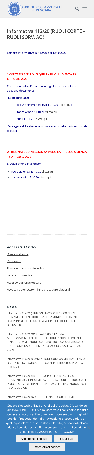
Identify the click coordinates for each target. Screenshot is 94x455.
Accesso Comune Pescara (24, 282)
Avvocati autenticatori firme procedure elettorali (38, 289)
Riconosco (14, 261)
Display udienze (17, 254)
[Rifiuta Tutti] (88, 427)
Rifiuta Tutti (66, 438)
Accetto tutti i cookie (34, 438)
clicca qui (65, 105)
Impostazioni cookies (47, 447)
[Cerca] (75, 8)
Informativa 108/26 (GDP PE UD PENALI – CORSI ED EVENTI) (42, 397)
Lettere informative (19, 275)
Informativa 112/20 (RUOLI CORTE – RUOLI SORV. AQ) (46, 34)
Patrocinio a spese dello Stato (27, 268)
